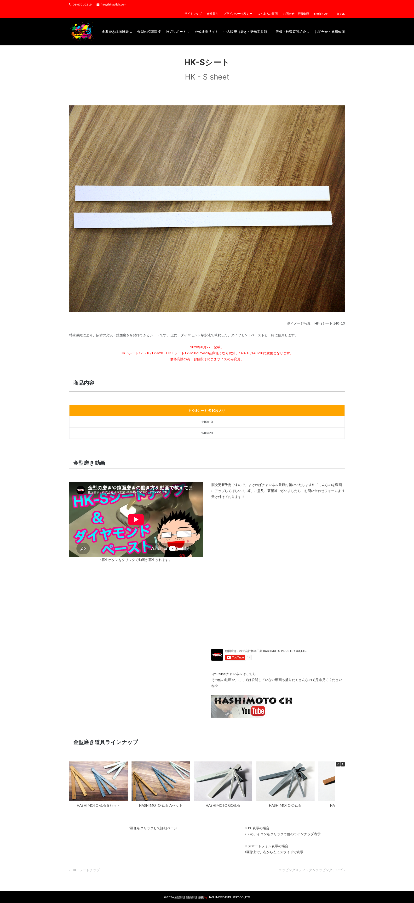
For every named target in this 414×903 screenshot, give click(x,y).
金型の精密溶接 (149, 31)
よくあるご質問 (268, 13)
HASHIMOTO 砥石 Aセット (161, 805)
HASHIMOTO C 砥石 (285, 805)
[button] (342, 764)
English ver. (321, 13)
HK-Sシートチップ (86, 870)
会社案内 (212, 13)
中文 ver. (339, 13)
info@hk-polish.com (113, 4)
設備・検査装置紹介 (291, 31)
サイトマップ (193, 13)
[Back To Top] (402, 891)
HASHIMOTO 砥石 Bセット (98, 805)
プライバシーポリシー (238, 13)
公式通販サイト (206, 31)
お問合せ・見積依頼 (296, 13)
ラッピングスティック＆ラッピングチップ (310, 870)
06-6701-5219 (82, 4)
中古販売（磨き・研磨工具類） (247, 31)
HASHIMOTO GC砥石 (223, 805)
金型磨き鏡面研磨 (115, 31)
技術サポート (176, 31)
